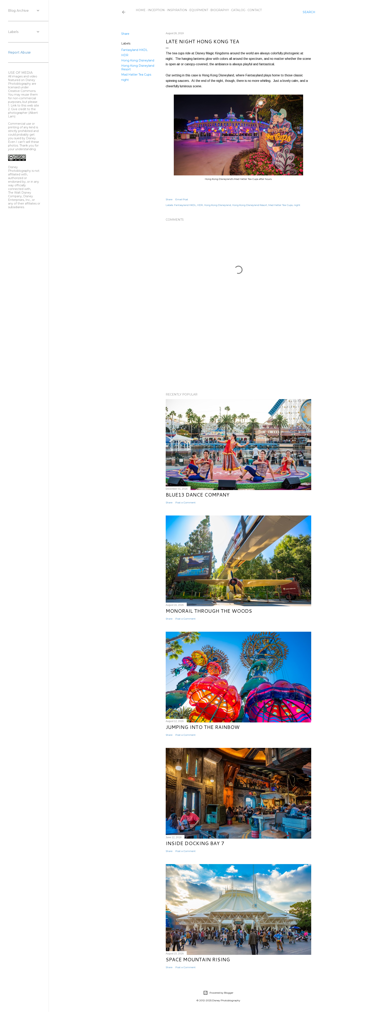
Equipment (198, 10)
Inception (156, 10)
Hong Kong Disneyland (137, 60)
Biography (219, 10)
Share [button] (125, 34)
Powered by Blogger (221, 992)
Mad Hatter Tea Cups (136, 74)
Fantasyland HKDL (134, 50)
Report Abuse (19, 52)
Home (141, 10)
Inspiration (177, 10)
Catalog (238, 10)
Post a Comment (185, 502)
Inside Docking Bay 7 (195, 843)
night (125, 80)
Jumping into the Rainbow (202, 727)
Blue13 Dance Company (197, 494)
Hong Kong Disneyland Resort (249, 205)
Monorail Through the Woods (209, 610)
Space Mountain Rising (198, 959)
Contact (255, 10)
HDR (124, 55)
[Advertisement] (238, 354)
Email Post (181, 199)
